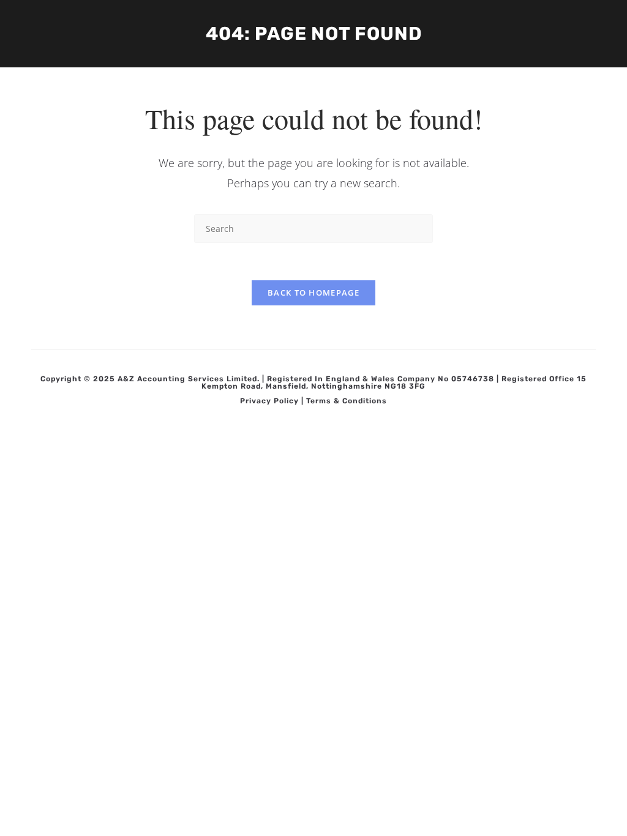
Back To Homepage (313, 292)
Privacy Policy (269, 401)
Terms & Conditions (346, 401)
